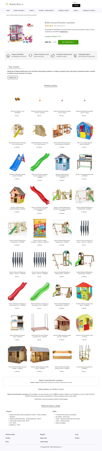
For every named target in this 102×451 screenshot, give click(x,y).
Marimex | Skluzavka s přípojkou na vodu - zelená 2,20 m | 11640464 (40, 176)
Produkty (12, 15)
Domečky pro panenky (53, 382)
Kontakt (77, 438)
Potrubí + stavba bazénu (46, 10)
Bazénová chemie (63, 10)
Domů (7, 10)
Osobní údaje (44, 441)
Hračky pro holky (67, 382)
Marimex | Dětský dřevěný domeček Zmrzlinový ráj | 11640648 (62, 176)
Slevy (7, 441)
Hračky (76, 10)
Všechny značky (10, 434)
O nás (76, 434)
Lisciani (92, 29)
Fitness (31, 10)
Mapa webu (43, 438)
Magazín (42, 434)
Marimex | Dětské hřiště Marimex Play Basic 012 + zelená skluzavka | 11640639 (62, 209)
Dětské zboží (17, 15)
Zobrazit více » (64, 31)
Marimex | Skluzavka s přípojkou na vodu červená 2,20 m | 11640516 (40, 209)
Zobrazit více (12, 77)
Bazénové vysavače (89, 10)
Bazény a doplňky (19, 10)
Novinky (8, 438)
